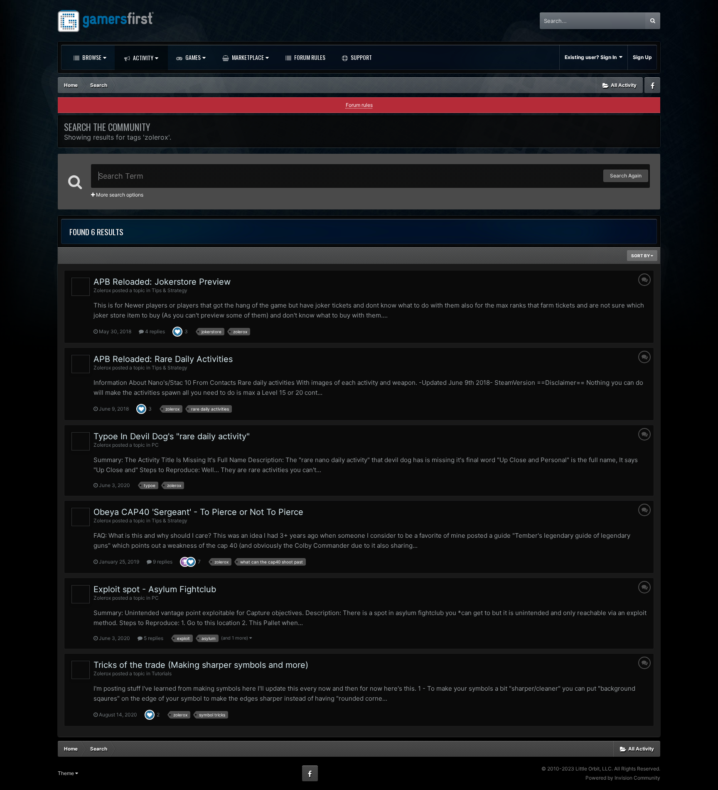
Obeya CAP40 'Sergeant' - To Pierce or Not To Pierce (198, 512)
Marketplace (247, 57)
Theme (66, 773)
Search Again (626, 175)
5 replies (153, 638)
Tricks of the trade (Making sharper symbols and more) (200, 665)
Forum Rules (309, 57)
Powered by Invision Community (622, 778)
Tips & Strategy (169, 290)
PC (155, 445)
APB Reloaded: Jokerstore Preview (162, 282)
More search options (119, 195)
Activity (142, 57)
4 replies (154, 331)
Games (192, 57)
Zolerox (102, 290)
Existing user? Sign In (592, 57)
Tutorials (162, 673)
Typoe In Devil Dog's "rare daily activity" (171, 436)
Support (360, 57)
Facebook (652, 85)
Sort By (641, 255)
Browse (91, 57)
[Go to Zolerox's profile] (80, 287)
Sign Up (642, 57)
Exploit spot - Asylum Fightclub (154, 589)
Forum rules (359, 105)
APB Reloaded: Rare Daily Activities (163, 359)
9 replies (162, 562)
